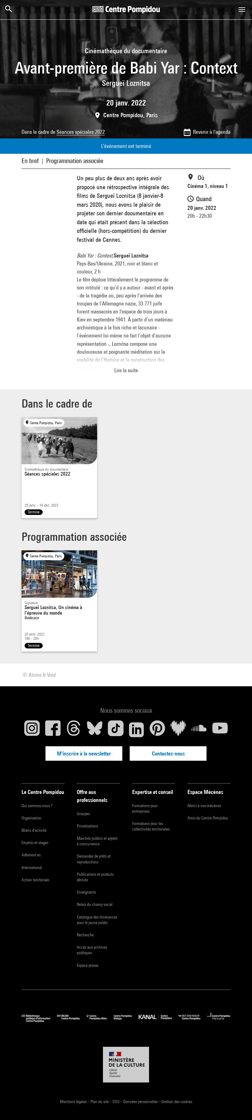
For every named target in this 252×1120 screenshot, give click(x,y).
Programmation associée (74, 161)
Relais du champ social (94, 904)
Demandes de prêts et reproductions (94, 859)
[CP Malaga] (126, 1021)
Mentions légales (74, 1101)
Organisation (31, 817)
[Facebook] (52, 729)
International (32, 867)
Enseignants (86, 892)
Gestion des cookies (176, 1101)
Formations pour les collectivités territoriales (151, 826)
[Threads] (73, 729)
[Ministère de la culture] (126, 1064)
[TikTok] (115, 729)
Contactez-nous (168, 753)
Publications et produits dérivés (95, 877)
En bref (30, 161)
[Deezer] (178, 729)
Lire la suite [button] (126, 370)
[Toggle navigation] (242, 9)
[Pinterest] (157, 729)
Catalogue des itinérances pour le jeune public (97, 920)
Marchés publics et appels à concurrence (97, 841)
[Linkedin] (136, 729)
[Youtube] (220, 729)
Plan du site (100, 1101)
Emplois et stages (35, 842)
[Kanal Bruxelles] (158, 1021)
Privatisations (87, 825)
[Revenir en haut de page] (237, 1105)
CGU (116, 1101)
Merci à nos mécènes (204, 805)
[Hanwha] (218, 1021)
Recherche (85, 934)
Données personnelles (141, 1101)
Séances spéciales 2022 (81, 132)
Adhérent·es (31, 854)
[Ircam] (71, 1021)
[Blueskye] (94, 729)
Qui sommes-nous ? (37, 805)
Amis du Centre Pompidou (207, 817)
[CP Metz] (100, 1021)
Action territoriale (35, 879)
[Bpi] (39, 1021)
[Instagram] (32, 729)
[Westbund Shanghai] (193, 1021)
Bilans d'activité (34, 830)
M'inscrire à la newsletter (84, 753)
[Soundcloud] (199, 729)
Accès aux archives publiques (92, 950)
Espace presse (87, 965)
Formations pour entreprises (145, 808)
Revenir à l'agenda (211, 132)
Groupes (83, 813)
